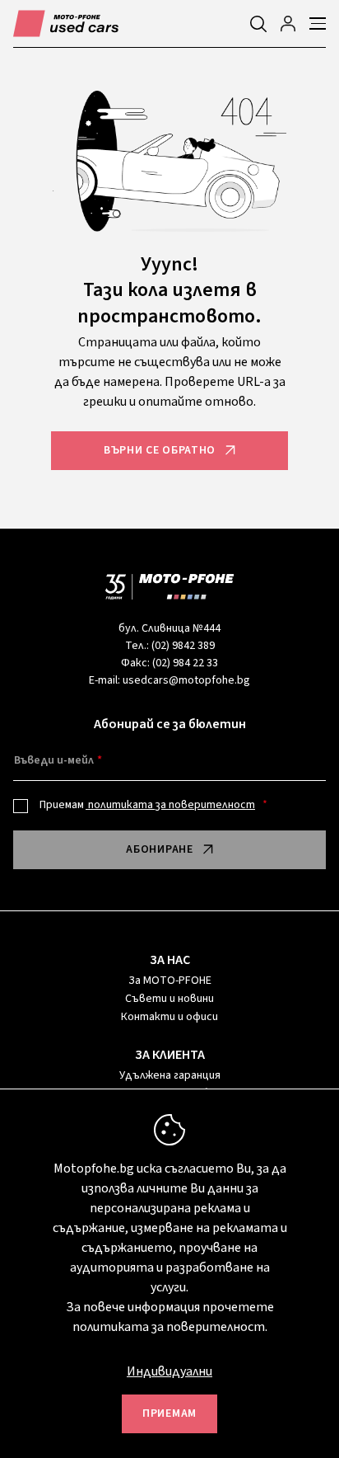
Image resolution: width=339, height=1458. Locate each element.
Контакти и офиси (169, 1017)
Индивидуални (169, 1371)
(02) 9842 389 (183, 645)
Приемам (147, 805)
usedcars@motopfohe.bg (186, 680)
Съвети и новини (169, 998)
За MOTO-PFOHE (169, 980)
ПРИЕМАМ (169, 1413)
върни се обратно (160, 450)
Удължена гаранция (170, 1075)
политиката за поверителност (170, 805)
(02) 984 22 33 (185, 663)
